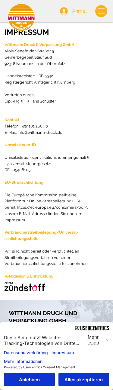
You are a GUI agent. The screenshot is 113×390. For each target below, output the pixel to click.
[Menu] (101, 11)
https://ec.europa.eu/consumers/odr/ (52, 207)
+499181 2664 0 (34, 126)
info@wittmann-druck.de (39, 132)
